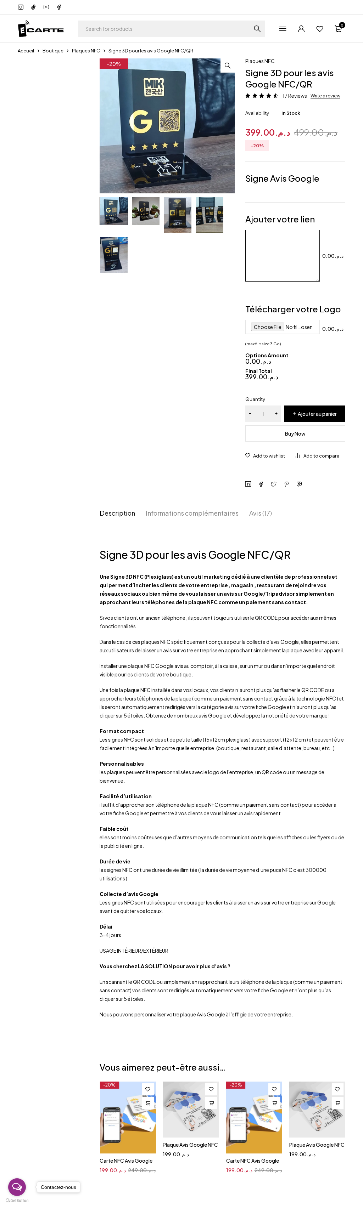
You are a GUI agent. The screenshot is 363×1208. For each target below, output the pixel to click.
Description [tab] (117, 513)
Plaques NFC (86, 50)
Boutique (53, 50)
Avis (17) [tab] (260, 513)
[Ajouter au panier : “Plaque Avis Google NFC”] (211, 1103)
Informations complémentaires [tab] (192, 513)
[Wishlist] (320, 28)
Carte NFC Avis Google (126, 1160)
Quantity (255, 399)
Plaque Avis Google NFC (190, 1144)
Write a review (325, 95)
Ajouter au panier (317, 413)
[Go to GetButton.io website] (17, 1200)
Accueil (26, 50)
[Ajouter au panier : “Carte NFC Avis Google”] (148, 1103)
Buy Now (295, 433)
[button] (227, 65)
